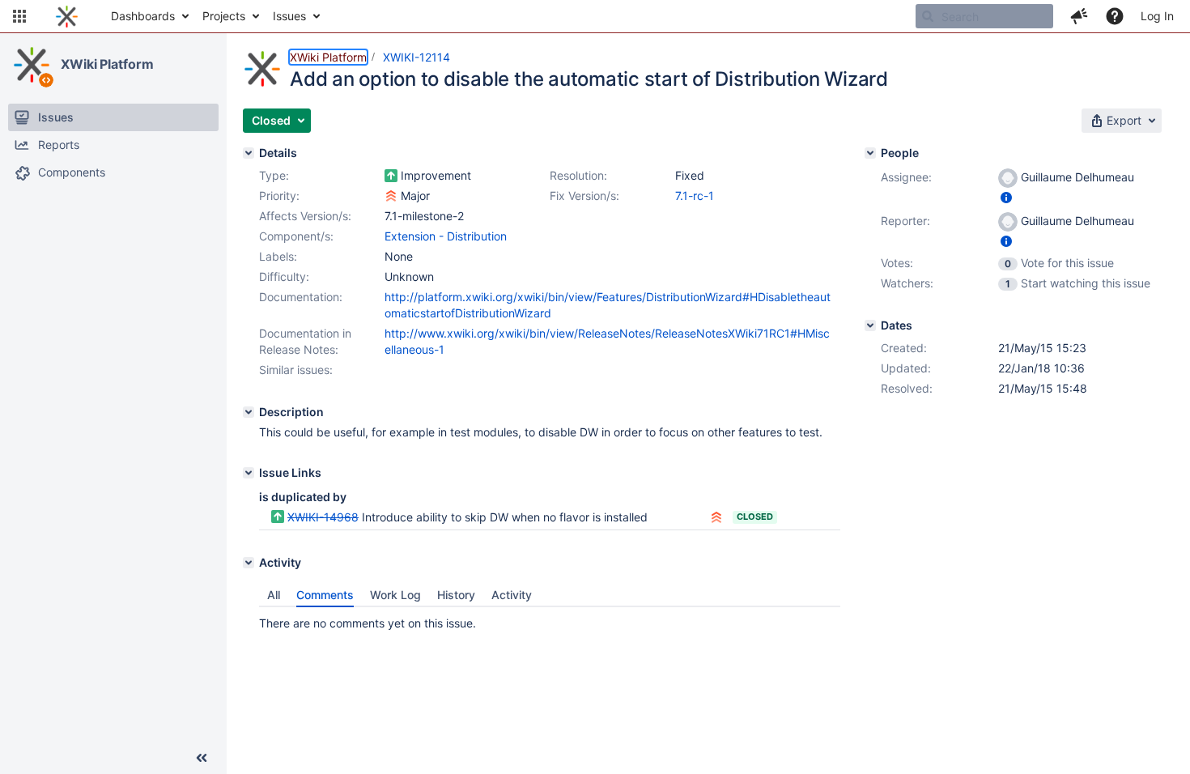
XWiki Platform (107, 63)
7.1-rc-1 (694, 195)
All (273, 595)
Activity (511, 595)
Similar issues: (296, 369)
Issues (289, 16)
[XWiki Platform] (31, 64)
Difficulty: (284, 276)
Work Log (395, 595)
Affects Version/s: (305, 216)
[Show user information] (1006, 197)
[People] (870, 153)
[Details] (248, 153)
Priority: (279, 195)
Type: (274, 175)
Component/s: (296, 236)
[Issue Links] (248, 472)
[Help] (1115, 16)
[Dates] (870, 325)
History (456, 595)
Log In (1157, 16)
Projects (223, 16)
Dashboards (143, 16)
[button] (19, 16)
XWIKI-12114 (416, 57)
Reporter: (905, 221)
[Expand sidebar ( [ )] (202, 758)
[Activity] (248, 562)
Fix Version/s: (584, 195)
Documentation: (300, 297)
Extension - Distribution (446, 236)
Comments (325, 595)
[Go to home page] (67, 16)
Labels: (278, 256)
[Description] (248, 412)
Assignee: (906, 177)
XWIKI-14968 (323, 517)
